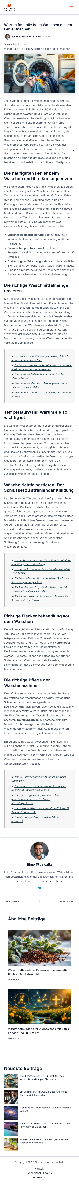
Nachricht (13, 979)
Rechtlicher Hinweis (39, 1173)
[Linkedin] (39, 889)
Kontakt (39, 1168)
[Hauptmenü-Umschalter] (71, 7)
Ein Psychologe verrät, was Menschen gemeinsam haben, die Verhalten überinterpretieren (35, 799)
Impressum (39, 1177)
